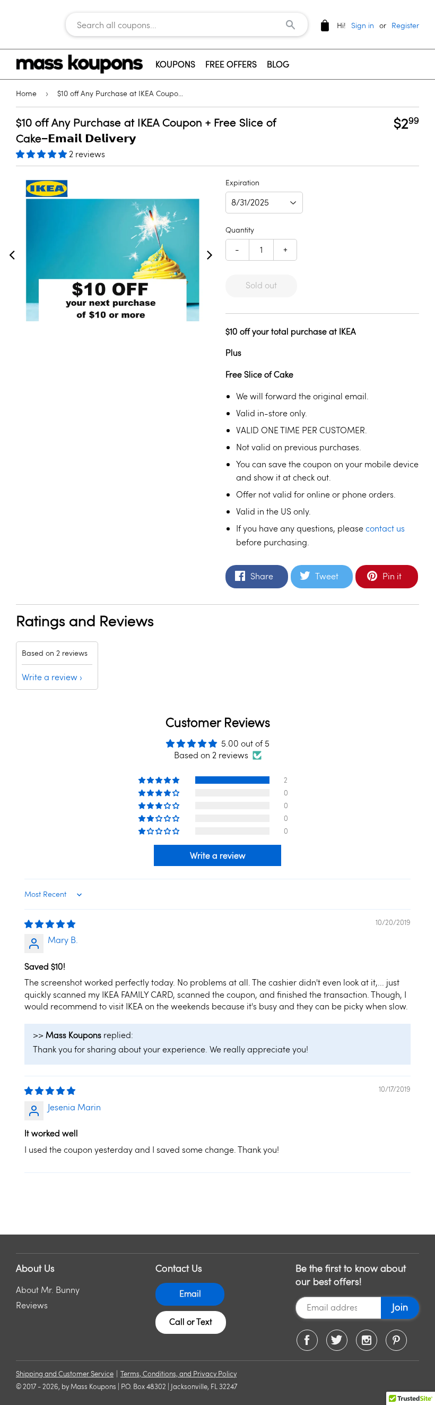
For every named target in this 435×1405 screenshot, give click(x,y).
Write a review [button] (218, 855)
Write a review (49, 676)
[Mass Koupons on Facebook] (307, 1340)
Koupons (175, 64)
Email (190, 1293)
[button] (42, 153)
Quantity (239, 230)
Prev (12, 254)
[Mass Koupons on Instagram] (366, 1340)
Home (26, 93)
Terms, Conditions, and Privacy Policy (178, 1373)
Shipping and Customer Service (65, 1373)
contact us (385, 528)
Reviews (32, 1304)
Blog (278, 64)
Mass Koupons (93, 1386)
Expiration (242, 182)
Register (405, 25)
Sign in (362, 25)
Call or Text (190, 1321)
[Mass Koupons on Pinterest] (396, 1340)
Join (400, 1306)
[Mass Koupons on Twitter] (336, 1340)
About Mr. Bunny (48, 1289)
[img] (49, 923)
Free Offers (231, 64)
